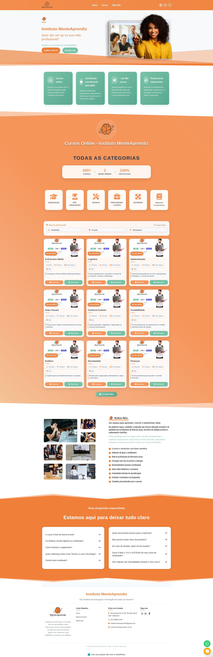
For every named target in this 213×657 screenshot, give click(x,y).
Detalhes (55, 282)
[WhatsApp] (142, 613)
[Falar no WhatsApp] (207, 643)
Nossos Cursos (81, 617)
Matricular (74, 282)
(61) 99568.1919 (116, 619)
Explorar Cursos (51, 50)
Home (94, 5)
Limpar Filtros (161, 225)
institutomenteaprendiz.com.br (121, 627)
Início (78, 613)
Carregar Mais (108, 394)
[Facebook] (149, 613)
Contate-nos (70, 50)
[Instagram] (146, 613)
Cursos (105, 5)
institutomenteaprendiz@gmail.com (123, 623)
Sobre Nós (116, 5)
